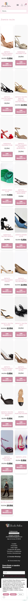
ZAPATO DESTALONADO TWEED (7, 280)
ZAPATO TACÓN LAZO (21, 324)
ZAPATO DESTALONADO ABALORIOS (21, 191)
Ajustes (20, 594)
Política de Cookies (7, 588)
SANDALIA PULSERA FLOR (21, 53)
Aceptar (6, 594)
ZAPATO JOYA (21, 457)
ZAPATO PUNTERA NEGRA (21, 413)
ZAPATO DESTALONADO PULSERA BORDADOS (21, 146)
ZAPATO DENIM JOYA (21, 235)
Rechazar (13, 594)
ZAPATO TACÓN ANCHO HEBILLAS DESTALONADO (21, 99)
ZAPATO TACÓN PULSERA (7, 324)
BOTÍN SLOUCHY (7, 502)
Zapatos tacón (8, 19)
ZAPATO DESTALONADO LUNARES (7, 98)
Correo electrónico (7, 570)
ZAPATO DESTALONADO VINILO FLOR (7, 368)
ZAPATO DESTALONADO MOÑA (21, 368)
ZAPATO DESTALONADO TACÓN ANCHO (21, 280)
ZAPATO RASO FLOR (7, 191)
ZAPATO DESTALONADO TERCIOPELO (7, 53)
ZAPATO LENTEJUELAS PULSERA (7, 458)
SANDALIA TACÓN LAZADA (7, 235)
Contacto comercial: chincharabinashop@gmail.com (14, 536)
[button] (17, 5)
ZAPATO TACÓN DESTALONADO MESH (7, 413)
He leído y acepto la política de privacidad (15, 576)
